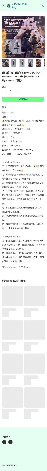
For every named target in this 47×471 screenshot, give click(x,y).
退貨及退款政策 (11, 465)
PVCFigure (25, 267)
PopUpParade (10, 267)
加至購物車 (23, 99)
